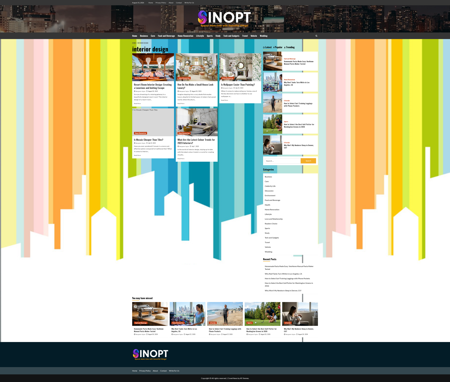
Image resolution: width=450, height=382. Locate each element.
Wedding (263, 35)
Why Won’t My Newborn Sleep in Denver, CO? (299, 146)
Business (144, 35)
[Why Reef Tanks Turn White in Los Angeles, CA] (272, 82)
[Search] (316, 36)
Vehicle (254, 35)
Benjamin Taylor (140, 91)
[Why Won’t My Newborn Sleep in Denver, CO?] (272, 145)
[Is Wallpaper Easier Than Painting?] (240, 67)
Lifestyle (200, 35)
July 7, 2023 (195, 146)
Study (218, 35)
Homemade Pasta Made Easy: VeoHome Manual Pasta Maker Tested (298, 62)
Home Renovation (185, 35)
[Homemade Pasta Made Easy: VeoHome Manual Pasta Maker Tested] (272, 61)
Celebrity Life (270, 186)
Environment (270, 195)
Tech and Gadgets (231, 35)
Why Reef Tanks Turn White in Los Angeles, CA (296, 83)
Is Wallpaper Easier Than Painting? (238, 84)
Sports (210, 35)
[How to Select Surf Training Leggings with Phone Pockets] (272, 103)
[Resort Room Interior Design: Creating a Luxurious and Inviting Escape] (153, 67)
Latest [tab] (268, 47)
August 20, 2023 (153, 91)
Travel (245, 35)
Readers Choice (153, 78)
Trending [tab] (290, 47)
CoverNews (232, 378)
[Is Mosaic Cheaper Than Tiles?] (153, 122)
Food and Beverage (166, 35)
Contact (179, 3)
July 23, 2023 (239, 88)
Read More (137, 103)
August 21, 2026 (227, 334)
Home (150, 3)
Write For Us (189, 3)
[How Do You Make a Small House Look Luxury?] (197, 67)
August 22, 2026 (190, 334)
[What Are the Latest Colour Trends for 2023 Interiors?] (197, 122)
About (171, 3)
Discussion (269, 191)
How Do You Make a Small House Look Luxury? (195, 86)
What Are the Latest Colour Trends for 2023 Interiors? (196, 141)
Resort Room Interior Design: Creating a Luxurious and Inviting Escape (153, 86)
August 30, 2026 (153, 334)
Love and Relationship (274, 219)
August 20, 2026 (265, 334)
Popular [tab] (278, 47)
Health (267, 205)
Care (153, 35)
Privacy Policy (161, 3)
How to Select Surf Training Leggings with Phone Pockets (298, 104)
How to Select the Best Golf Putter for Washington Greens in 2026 (299, 125)
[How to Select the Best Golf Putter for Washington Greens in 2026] (272, 124)
